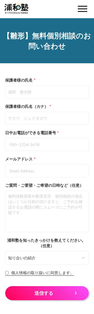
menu (82, 9)
